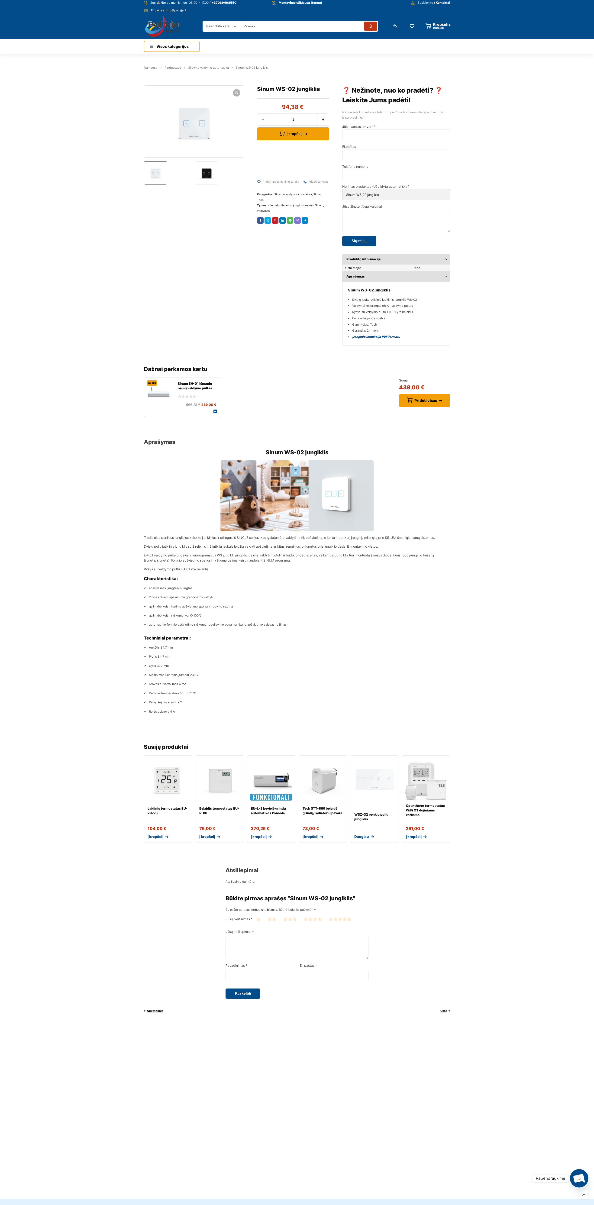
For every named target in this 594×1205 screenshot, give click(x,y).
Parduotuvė (173, 67)
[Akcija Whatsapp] (290, 220)
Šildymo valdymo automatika (208, 67)
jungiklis (298, 205)
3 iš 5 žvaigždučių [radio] (290, 919)
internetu (274, 205)
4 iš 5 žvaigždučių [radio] (312, 919)
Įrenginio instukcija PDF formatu (376, 337)
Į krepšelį (294, 134)
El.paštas (349, 147)
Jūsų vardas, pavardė (358, 127)
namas (309, 205)
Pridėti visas (425, 400)
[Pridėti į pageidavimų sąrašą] (259, 182)
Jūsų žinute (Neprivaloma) (362, 206)
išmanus (286, 205)
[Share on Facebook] (260, 220)
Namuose (151, 67)
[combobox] (221, 26)
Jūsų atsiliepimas (240, 932)
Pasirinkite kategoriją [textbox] (220, 26)
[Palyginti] (305, 182)
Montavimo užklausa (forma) (300, 2)
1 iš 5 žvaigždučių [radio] (258, 919)
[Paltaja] (162, 26)
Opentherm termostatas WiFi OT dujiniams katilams (425, 810)
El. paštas (308, 965)
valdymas (263, 211)
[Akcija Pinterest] (275, 220)
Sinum (317, 194)
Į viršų (583, 1194)
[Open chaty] (579, 1178)
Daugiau (361, 836)
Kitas (443, 1011)
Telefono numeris (355, 166)
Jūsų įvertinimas (239, 919)
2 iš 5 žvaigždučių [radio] (272, 919)
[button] (236, 93)
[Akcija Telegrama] (305, 220)
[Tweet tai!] (268, 220)
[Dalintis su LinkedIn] (282, 220)
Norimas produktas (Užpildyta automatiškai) (375, 186)
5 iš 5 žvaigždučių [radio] (340, 919)
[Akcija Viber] (297, 220)
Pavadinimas (236, 965)
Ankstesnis (155, 1011)
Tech (260, 200)
